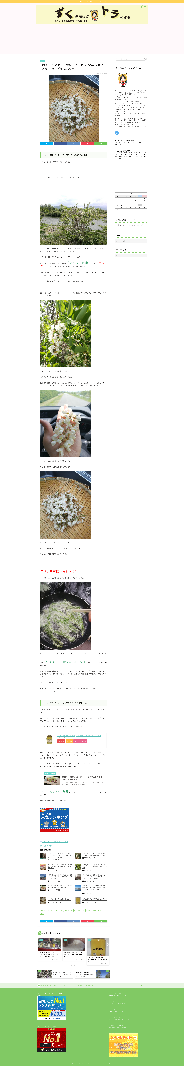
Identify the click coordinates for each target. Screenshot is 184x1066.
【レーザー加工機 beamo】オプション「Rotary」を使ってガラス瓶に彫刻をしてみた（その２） (60, 855)
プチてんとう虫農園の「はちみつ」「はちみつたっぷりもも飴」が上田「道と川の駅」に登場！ (93, 876)
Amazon (69, 741)
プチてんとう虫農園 (54, 792)
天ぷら (100, 910)
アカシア (51, 910)
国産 (95, 910)
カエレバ (66, 737)
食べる (42, 61)
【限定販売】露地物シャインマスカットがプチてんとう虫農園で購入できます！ (94, 866)
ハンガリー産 (69, 910)
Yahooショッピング (80, 741)
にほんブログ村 (46, 846)
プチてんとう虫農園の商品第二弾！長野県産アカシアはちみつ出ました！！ (94, 899)
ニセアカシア (60, 910)
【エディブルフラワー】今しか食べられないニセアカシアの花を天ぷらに (94, 854)
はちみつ (44, 910)
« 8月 (121, 212)
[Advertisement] (92, 41)
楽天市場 (61, 741)
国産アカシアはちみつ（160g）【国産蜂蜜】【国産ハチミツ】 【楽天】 (79, 736)
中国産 (88, 910)
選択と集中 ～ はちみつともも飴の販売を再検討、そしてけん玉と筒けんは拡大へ (60, 866)
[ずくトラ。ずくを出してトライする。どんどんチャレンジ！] (92, 23)
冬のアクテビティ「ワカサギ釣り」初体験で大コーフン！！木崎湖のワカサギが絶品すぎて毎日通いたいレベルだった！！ (94, 888)
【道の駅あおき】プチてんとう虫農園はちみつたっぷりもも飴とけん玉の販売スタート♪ (60, 876)
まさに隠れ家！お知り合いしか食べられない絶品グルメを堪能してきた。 (60, 899)
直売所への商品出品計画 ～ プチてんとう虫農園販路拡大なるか (60, 886)
